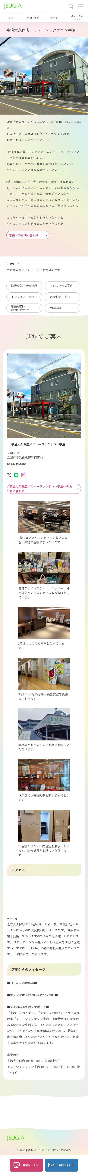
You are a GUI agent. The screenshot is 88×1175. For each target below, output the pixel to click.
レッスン (11, 17)
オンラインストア (77, 17)
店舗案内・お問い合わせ (20, 308)
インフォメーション (24, 297)
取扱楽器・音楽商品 (24, 285)
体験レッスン (30, 1165)
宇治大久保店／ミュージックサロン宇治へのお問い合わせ (40, 488)
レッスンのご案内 (61, 285)
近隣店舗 (55, 308)
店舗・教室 (33, 17)
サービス (55, 17)
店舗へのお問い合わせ (24, 235)
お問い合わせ (66, 1165)
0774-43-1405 (16, 464)
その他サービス (59, 297)
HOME (10, 264)
